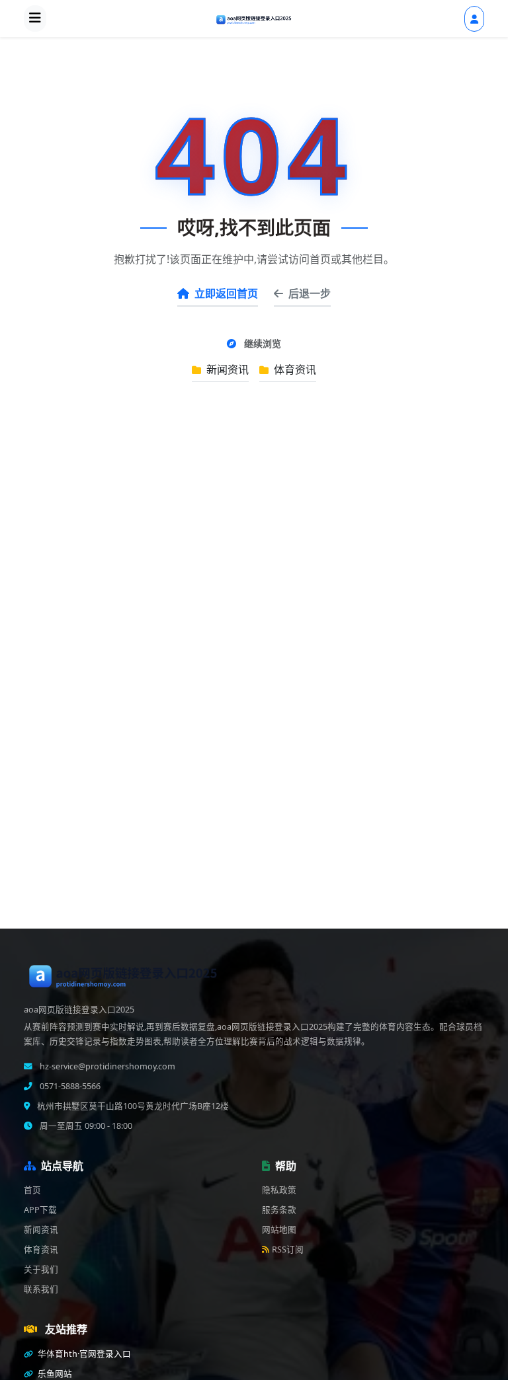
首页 (32, 1190)
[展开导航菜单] (35, 18)
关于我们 (41, 1269)
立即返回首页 (226, 293)
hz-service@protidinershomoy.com (106, 1066)
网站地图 (279, 1229)
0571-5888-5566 (69, 1086)
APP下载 (40, 1209)
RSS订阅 (288, 1249)
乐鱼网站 (54, 1373)
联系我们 (41, 1289)
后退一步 (309, 293)
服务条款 (279, 1209)
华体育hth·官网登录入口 (83, 1354)
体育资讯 (293, 369)
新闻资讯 (226, 369)
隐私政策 (279, 1190)
